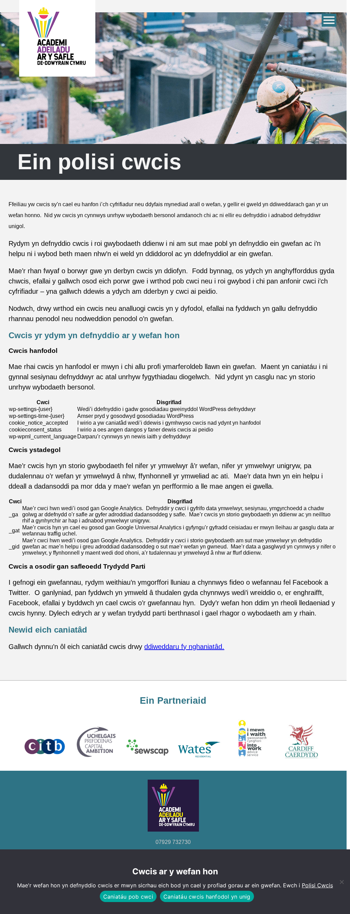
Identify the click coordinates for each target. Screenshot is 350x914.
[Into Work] (250, 760)
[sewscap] (147, 760)
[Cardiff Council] (302, 760)
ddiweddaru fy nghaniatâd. (184, 646)
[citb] (44, 760)
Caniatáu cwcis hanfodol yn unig (207, 896)
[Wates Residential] (199, 760)
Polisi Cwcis (317, 885)
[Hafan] (57, 70)
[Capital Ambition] (96, 760)
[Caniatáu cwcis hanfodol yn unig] (341, 881)
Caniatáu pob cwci (128, 896)
